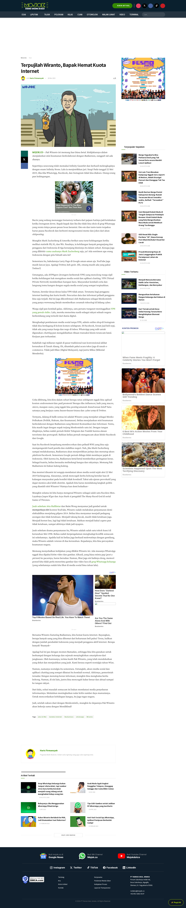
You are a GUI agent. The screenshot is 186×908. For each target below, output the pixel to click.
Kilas (70, 14)
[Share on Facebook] (24, 166)
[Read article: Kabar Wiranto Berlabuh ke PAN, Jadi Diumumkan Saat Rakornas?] (28, 821)
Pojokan (58, 14)
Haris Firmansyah (37, 78)
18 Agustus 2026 (44, 797)
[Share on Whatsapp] (24, 154)
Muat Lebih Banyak (68, 835)
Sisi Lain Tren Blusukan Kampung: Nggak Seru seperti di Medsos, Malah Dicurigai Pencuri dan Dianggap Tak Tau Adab (152, 177)
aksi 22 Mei (42, 717)
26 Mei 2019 (51, 78)
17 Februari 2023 (44, 823)
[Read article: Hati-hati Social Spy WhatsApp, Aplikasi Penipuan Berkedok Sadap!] (77, 821)
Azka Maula (62, 712)
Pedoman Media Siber (102, 881)
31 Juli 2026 (143, 320)
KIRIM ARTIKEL (123, 6)
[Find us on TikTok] (156, 5)
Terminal (134, 14)
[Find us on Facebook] (150, 6)
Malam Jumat (108, 14)
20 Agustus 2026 (145, 186)
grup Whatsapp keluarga (103, 561)
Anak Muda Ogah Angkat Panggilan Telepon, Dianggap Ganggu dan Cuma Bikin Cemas (100, 786)
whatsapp (80, 717)
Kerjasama (98, 877)
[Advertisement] (93, 37)
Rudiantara (69, 717)
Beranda (24, 58)
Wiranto (90, 717)
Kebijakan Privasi (100, 884)
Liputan (34, 14)
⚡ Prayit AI (176, 902)
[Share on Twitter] (24, 160)
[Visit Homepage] (35, 5)
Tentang (61, 877)
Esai (24, 14)
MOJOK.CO (37, 152)
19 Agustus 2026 (145, 206)
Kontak (61, 888)
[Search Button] (163, 14)
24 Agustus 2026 (145, 228)
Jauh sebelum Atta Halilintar (46, 506)
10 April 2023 (92, 809)
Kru (59, 881)
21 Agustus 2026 (145, 166)
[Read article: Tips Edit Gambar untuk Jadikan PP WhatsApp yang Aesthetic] (77, 807)
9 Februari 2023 (93, 826)
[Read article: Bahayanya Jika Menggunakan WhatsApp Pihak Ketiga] (28, 807)
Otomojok (92, 14)
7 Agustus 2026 (144, 303)
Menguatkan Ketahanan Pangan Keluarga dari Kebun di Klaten (152, 297)
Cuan (79, 14)
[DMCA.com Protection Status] (36, 879)
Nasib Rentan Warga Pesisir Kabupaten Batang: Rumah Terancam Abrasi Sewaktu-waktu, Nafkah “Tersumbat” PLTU (151, 197)
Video (122, 14)
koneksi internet (55, 717)
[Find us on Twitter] (144, 6)
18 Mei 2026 (91, 792)
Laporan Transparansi (102, 888)
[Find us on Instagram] (138, 6)
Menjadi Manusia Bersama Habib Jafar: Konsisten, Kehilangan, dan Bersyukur (150, 282)
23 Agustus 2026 (145, 246)
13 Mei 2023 (42, 809)
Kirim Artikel (62, 884)
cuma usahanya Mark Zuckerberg (62, 251)
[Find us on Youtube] (162, 6)
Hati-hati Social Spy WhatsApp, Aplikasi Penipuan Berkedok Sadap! (100, 820)
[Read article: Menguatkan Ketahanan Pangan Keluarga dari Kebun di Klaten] (129, 298)
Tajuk (47, 14)
